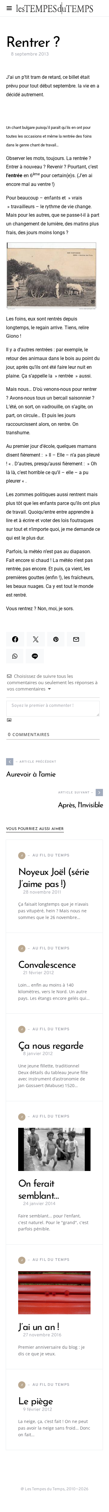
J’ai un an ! (38, 1327)
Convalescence (47, 965)
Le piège (35, 1402)
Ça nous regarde (50, 1046)
